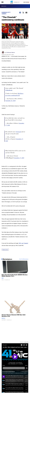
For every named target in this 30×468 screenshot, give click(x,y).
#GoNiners (20, 93)
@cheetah (18, 132)
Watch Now (26, 2)
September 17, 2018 (19, 158)
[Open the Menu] (2, 2)
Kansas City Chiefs (6, 13)
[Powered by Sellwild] (26, 342)
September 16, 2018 (10, 100)
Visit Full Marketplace (23, 259)
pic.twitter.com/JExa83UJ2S (12, 95)
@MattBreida (8, 90)
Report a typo (5, 249)
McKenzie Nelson (10, 52)
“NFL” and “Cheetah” (23, 243)
